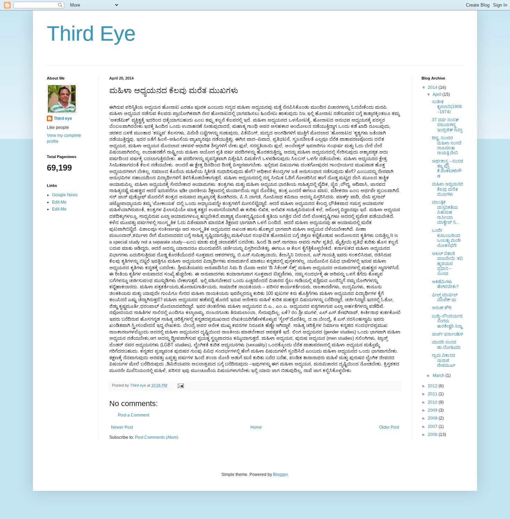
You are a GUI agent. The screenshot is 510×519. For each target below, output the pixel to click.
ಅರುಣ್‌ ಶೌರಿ (442, 307)
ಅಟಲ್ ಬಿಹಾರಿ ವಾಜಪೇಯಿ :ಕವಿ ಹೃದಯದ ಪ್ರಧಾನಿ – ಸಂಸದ (447, 263)
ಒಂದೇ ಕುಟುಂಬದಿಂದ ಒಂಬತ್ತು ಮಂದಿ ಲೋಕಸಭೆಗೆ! (446, 238)
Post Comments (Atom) (156, 437)
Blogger (280, 474)
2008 (433, 418)
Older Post (389, 427)
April (437, 94)
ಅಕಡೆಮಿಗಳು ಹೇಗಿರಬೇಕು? (445, 284)
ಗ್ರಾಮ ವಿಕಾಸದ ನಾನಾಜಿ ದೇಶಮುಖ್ (443, 360)
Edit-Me (59, 202)
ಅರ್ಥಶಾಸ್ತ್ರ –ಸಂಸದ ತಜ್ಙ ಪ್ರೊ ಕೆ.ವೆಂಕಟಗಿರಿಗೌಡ (447, 169)
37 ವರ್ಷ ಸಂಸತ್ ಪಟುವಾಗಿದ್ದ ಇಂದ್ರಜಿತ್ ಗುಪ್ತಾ (447, 124)
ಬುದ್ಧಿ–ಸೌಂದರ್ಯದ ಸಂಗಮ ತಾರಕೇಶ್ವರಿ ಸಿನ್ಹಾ (447, 321)
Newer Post (122, 427)
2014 (433, 87)
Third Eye (91, 33)
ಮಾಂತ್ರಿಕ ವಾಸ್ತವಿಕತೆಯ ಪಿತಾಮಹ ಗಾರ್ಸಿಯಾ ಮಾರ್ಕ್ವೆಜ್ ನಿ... (445, 212)
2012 (433, 386)
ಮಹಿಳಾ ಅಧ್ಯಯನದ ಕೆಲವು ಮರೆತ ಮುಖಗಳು (447, 189)
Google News (65, 194)
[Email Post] (180, 385)
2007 (433, 426)
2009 (433, 410)
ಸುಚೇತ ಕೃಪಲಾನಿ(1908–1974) (447, 106)
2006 (433, 434)
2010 (433, 402)
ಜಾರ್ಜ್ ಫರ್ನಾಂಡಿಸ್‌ (447, 334)
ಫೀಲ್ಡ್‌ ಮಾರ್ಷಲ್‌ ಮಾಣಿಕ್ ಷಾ (445, 297)
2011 (433, 394)
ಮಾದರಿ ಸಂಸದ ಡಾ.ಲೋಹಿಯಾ (446, 344)
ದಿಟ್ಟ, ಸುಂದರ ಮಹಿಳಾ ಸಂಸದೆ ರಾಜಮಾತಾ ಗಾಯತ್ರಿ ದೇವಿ (446, 145)
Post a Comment (133, 415)
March (439, 375)
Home (256, 427)
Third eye (63, 118)
